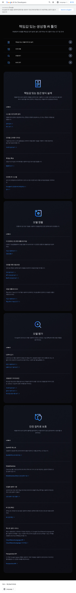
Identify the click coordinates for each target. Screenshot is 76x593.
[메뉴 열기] (3, 2)
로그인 (72, 2)
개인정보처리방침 (11, 584)
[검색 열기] (49, 2)
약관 (3, 584)
